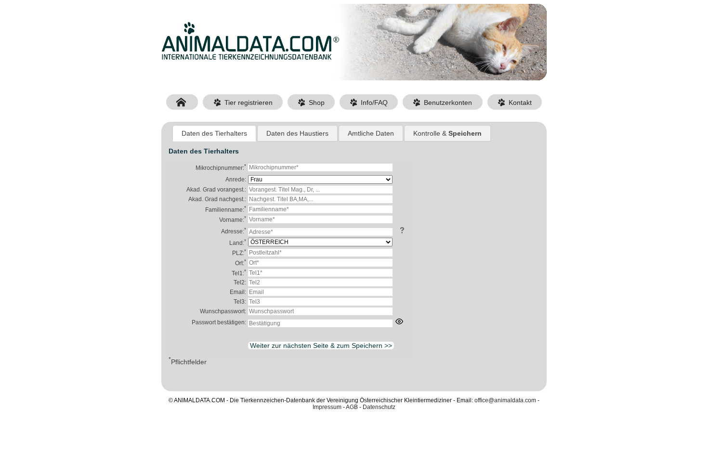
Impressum (327, 407)
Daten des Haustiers (297, 133)
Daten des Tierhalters (214, 133)
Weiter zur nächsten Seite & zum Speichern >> (321, 345)
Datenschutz (379, 407)
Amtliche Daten (371, 133)
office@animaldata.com (505, 400)
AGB (352, 407)
